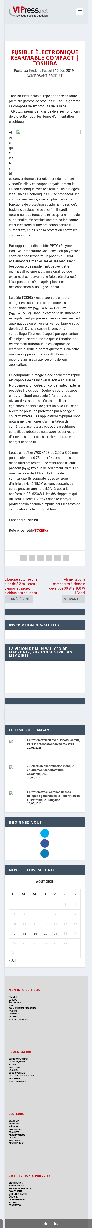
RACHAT (13, 1011)
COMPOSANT (37, 76)
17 (14, 933)
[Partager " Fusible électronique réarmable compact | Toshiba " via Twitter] (32, 558)
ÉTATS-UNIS (15, 1002)
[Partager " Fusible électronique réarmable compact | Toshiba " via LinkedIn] (49, 558)
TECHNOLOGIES (17, 1185)
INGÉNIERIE (14, 1078)
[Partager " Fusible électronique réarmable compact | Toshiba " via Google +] (40, 558)
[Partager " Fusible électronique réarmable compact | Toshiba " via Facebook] (23, 558)
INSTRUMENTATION (24, 1075)
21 (55, 933)
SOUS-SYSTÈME (17, 1073)
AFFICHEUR (14, 1067)
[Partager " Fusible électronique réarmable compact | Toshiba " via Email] (57, 558)
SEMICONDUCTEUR (18, 1059)
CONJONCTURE (16, 1008)
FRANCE (13, 997)
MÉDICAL (13, 1126)
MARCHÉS (31, 1008)
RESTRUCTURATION (18, 1019)
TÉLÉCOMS (14, 1140)
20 (45, 933)
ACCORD (13, 1016)
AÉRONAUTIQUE (17, 1135)
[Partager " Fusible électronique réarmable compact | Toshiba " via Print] (66, 558)
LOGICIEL (13, 1070)
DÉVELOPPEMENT (18, 1199)
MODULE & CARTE (18, 1194)
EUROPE (13, 1000)
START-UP (14, 1121)
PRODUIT (56, 76)
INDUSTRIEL (15, 1124)
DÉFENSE (13, 1137)
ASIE (11, 1005)
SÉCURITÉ (14, 1132)
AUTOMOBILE (15, 1129)
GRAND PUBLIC (16, 1143)
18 (24, 933)
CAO (11, 1075)
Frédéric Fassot (40, 71)
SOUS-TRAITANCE (18, 1081)
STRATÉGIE (14, 1014)
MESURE (13, 1202)
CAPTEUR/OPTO (17, 1062)
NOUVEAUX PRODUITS (20, 1188)
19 (35, 933)
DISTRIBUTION (16, 1183)
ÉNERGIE (13, 1197)
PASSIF (12, 1064)
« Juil (12, 960)
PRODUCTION (15, 1205)
